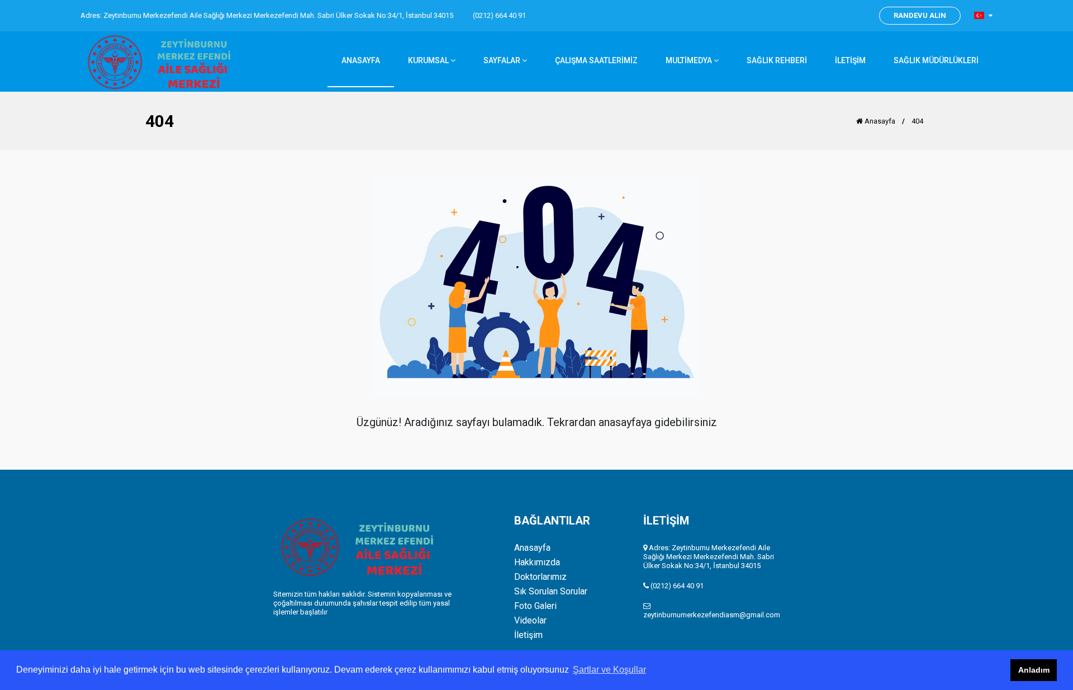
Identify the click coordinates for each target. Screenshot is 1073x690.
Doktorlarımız (540, 577)
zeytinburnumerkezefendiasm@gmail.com (711, 615)
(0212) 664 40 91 (499, 15)
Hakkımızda (537, 562)
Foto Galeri (535, 606)
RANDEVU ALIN (920, 15)
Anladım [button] (1034, 669)
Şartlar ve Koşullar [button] (609, 669)
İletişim (528, 635)
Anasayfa (879, 121)
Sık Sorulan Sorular (550, 591)
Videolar (530, 620)
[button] (983, 15)
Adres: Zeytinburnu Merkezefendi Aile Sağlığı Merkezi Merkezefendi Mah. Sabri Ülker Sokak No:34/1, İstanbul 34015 (266, 15)
